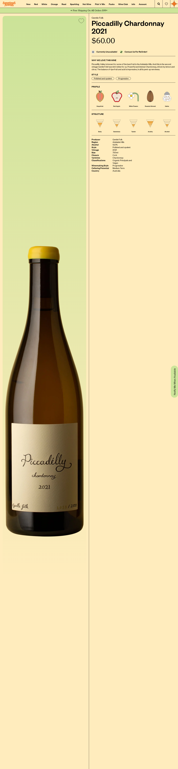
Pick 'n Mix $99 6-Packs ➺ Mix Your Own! (89, 10)
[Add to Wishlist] (81, 21)
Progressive (123, 78)
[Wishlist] (166, 4)
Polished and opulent (103, 78)
